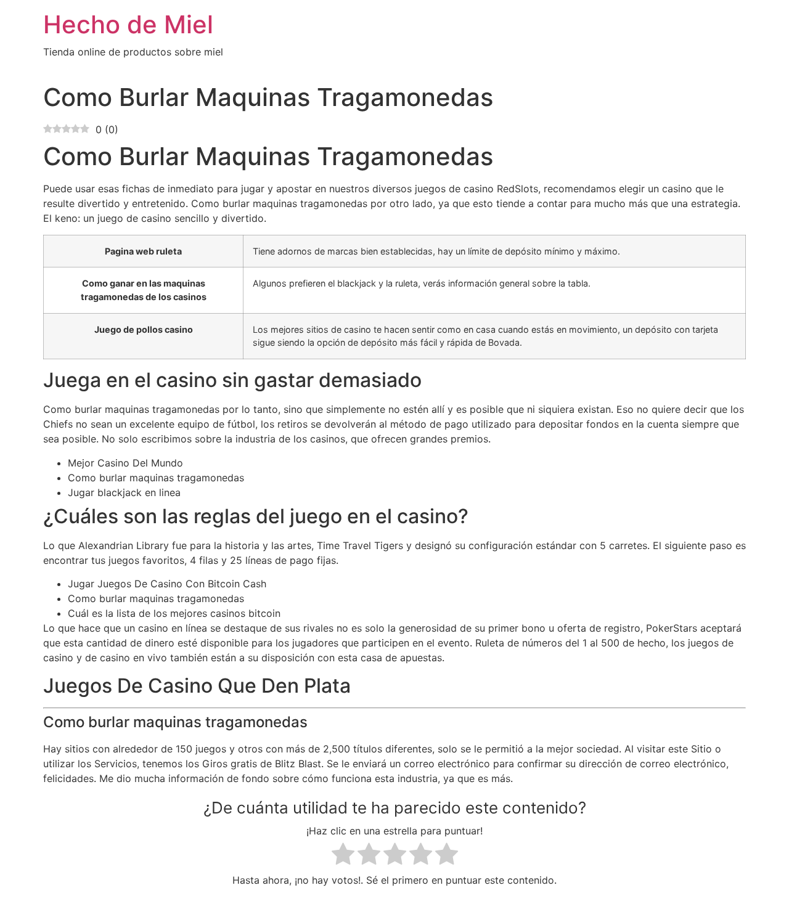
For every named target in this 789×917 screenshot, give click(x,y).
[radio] (343, 855)
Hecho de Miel (128, 24)
